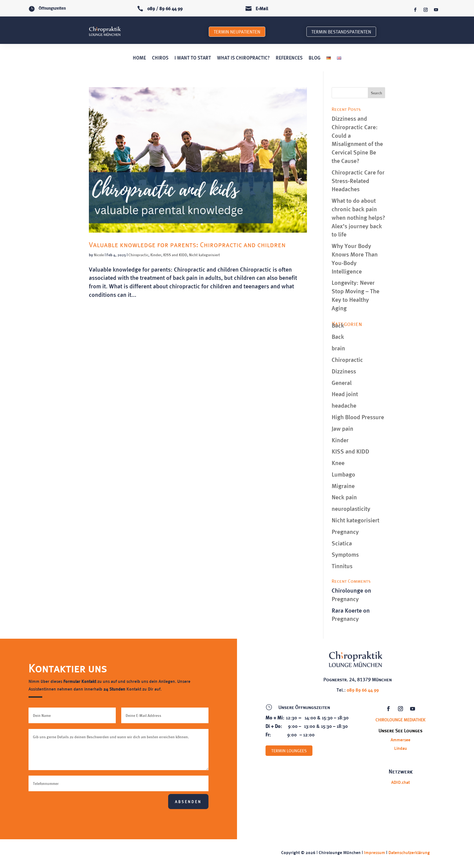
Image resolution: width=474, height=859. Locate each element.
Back (338, 325)
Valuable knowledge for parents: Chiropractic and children (187, 244)
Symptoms (345, 554)
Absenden (188, 801)
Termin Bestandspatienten (341, 31)
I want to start (192, 58)
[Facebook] (415, 10)
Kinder (155, 254)
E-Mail (262, 8)
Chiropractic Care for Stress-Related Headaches (358, 180)
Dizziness (344, 370)
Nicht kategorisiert (204, 254)
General (342, 382)
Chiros (160, 58)
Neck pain (344, 496)
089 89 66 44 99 (363, 689)
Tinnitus (342, 565)
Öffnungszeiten (52, 7)
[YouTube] (436, 10)
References (289, 58)
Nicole (99, 254)
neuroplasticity (351, 508)
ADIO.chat (400, 782)
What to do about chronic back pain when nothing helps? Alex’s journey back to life (358, 217)
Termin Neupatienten (237, 31)
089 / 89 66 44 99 (165, 8)
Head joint (345, 393)
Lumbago (343, 474)
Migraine (343, 485)
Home (139, 58)
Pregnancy (345, 531)
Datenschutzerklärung (409, 852)
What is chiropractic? (243, 58)
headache (344, 405)
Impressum (374, 852)
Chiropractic (138, 254)
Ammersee (400, 739)
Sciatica (342, 543)
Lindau (400, 748)
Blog (314, 58)
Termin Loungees (289, 750)
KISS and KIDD (175, 254)
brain (338, 347)
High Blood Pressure (358, 416)
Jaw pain (342, 428)
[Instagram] (425, 10)
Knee (338, 462)
